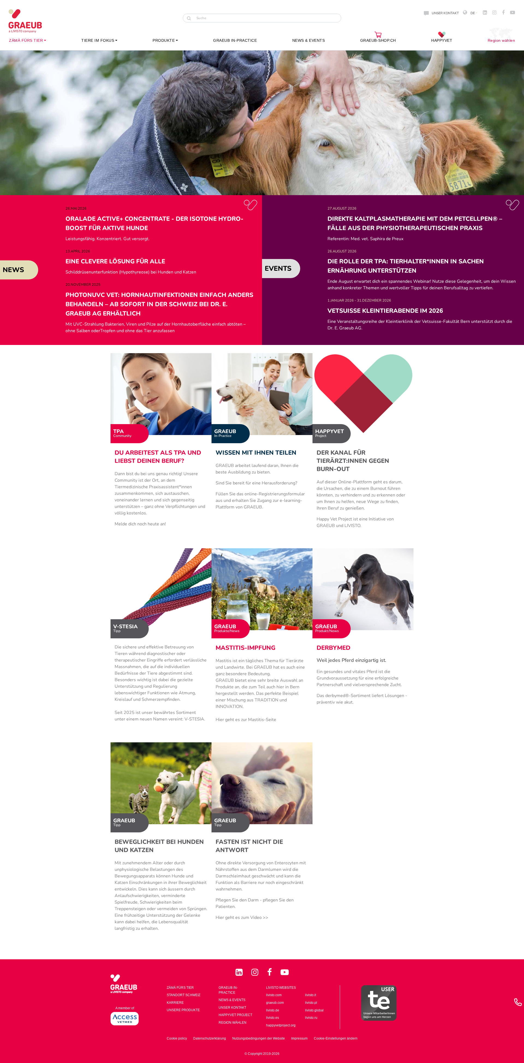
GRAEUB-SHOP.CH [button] (378, 40)
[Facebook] (270, 972)
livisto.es (272, 1018)
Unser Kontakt (232, 1008)
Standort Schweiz (183, 995)
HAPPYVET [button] (441, 40)
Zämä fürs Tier (180, 988)
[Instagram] (256, 972)
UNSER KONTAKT (445, 13)
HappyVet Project (235, 1015)
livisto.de (272, 1010)
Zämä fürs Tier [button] (26, 40)
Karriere (175, 1003)
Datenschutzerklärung (209, 1038)
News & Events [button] (308, 40)
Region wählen (501, 40)
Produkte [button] (164, 40)
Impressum (299, 1038)
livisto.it (310, 995)
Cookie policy (177, 1038)
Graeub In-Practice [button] (235, 40)
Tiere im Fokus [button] (97, 40)
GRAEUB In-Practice (228, 990)
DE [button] (472, 13)
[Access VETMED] (125, 1018)
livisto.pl (311, 1003)
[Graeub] (30, 21)
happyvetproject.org (281, 1025)
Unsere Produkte (183, 1010)
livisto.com (274, 995)
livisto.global (314, 1010)
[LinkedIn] (240, 972)
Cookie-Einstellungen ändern (336, 1038)
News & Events (232, 1000)
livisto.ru (311, 1018)
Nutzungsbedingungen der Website (258, 1038)
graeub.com (275, 1003)
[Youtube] (285, 972)
